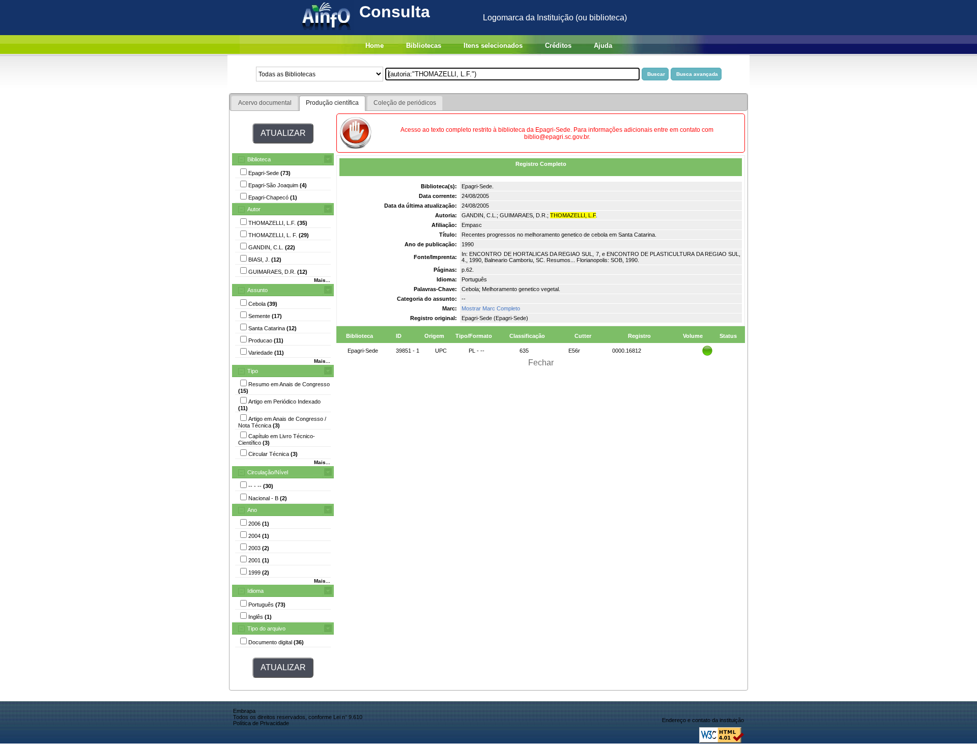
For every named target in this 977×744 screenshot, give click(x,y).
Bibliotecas (423, 45)
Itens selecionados (493, 45)
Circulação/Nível (267, 472)
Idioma (255, 591)
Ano (252, 510)
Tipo (252, 371)
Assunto (257, 290)
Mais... (322, 280)
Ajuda (603, 45)
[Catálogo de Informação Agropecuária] (327, 32)
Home (374, 45)
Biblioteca (259, 159)
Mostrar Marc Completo (491, 308)
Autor (254, 209)
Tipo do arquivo (266, 628)
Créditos (558, 45)
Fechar (541, 362)
